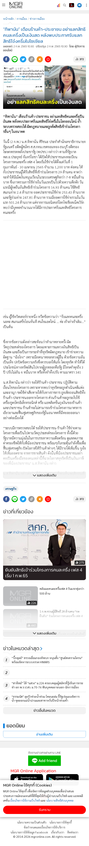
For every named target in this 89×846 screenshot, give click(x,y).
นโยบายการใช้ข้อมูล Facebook (29, 832)
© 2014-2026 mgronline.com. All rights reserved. (44, 836)
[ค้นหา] (64, 5)
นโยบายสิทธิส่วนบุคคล (59, 800)
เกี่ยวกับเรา (57, 832)
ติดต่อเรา (72, 832)
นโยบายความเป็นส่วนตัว (31, 822)
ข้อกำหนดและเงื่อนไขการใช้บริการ (44, 827)
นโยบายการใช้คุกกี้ (60, 822)
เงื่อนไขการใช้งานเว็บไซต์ (25, 800)
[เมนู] (3, 5)
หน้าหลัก (8, 18)
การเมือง (22, 18)
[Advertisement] (44, 264)
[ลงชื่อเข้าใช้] (79, 5)
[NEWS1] (71, 5)
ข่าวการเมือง (37, 18)
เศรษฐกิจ (10, 488)
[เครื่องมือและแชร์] (87, 5)
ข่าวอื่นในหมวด (45, 710)
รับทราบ (44, 809)
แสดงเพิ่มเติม (46, 475)
